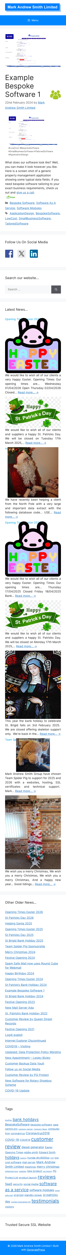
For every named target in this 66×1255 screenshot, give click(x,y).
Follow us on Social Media (22, 1069)
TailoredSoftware (16, 223)
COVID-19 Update (17, 1090)
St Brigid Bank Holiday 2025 (24, 940)
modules (22, 1171)
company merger (25, 1129)
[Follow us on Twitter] (21, 254)
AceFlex (8, 1120)
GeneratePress (36, 1249)
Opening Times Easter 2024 (24, 979)
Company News (40, 1129)
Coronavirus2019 (38, 1133)
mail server (29, 1162)
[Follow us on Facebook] (9, 254)
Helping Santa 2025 (18, 923)
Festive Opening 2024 (20, 957)
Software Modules (29, 208)
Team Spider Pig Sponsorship (25, 946)
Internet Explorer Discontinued (25, 1040)
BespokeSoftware (48, 213)
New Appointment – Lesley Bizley (27, 1057)
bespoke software (41, 1124)
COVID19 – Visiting (17, 1046)
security (18, 1184)
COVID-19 (12, 1140)
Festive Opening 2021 (19, 1029)
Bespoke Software (22, 203)
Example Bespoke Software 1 (25, 990)
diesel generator (32, 1147)
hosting (23, 1158)
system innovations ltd (21, 1202)
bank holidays (26, 1119)
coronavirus (18, 1133)
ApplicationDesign (22, 213)
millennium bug (11, 1171)
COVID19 (25, 1140)
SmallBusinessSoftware (35, 218)
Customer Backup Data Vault (24, 1063)
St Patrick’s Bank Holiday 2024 (26, 985)
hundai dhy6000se (38, 1157)
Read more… (28, 392)
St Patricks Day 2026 (19, 917)
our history (47, 1171)
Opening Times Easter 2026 (24, 912)
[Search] (56, 289)
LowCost (11, 218)
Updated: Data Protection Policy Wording (33, 1052)
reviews (47, 1177)
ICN (52, 1158)
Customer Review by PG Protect (27, 1075)
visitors (9, 1206)
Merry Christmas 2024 (20, 952)
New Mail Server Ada (19, 1007)
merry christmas (48, 1166)
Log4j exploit (14, 1035)
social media (31, 1184)
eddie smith (31, 1152)
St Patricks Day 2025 (19, 935)
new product (34, 1171)
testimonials (45, 1201)
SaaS (8, 1184)
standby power (33, 1195)
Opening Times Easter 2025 (24, 929)
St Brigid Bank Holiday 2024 (24, 996)
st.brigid (19, 1195)
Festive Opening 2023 (20, 1002)
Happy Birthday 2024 (19, 973)
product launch (28, 1177)
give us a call (25, 192)
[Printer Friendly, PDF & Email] (10, 196)
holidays (12, 1157)
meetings (30, 1166)
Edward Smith (47, 1152)
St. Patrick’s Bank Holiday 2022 (26, 1013)
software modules (41, 1190)
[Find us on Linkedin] (34, 254)
